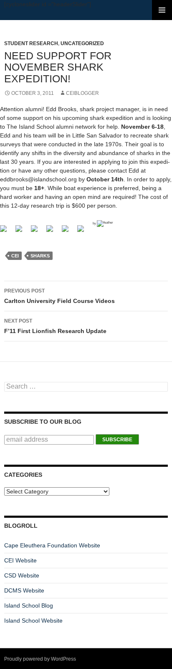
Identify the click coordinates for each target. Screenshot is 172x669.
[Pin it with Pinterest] (68, 232)
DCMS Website (24, 590)
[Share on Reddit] (53, 232)
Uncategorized (82, 43)
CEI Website (20, 560)
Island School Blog (28, 605)
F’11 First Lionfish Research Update (55, 326)
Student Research (31, 43)
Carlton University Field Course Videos (59, 296)
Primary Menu (162, 10)
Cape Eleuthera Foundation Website (52, 545)
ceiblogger (82, 93)
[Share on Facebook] (6, 232)
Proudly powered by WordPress (40, 659)
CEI (15, 255)
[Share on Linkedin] (84, 232)
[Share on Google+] (37, 232)
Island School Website (33, 620)
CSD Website (21, 575)
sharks (40, 255)
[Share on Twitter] (22, 232)
